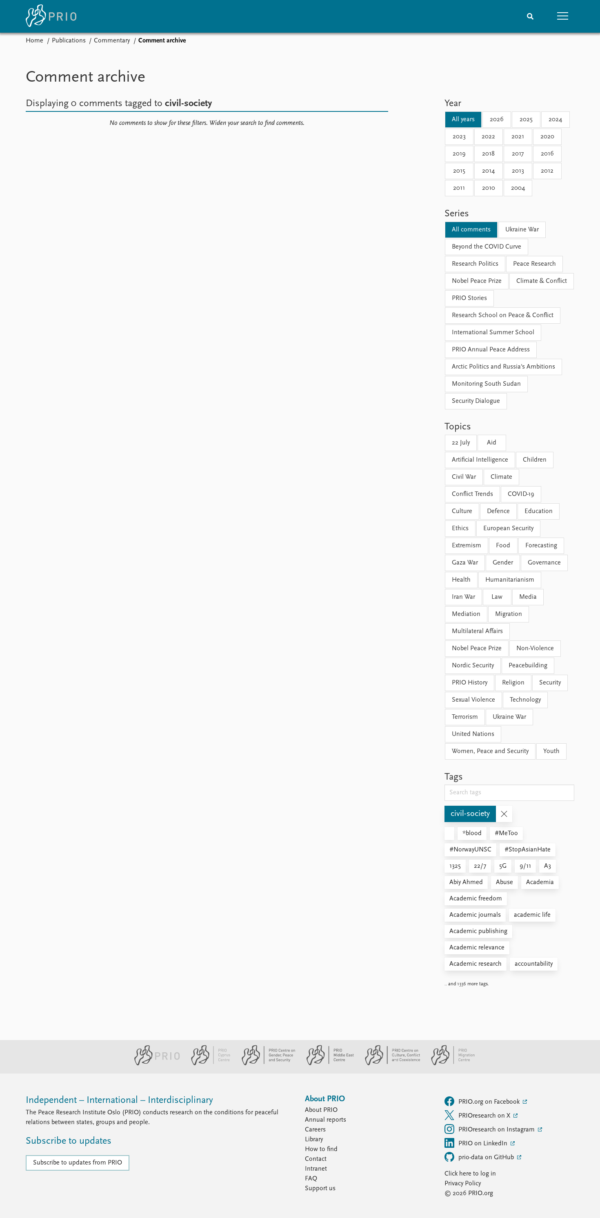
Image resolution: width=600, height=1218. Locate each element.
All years (463, 119)
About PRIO (321, 1110)
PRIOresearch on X (485, 1116)
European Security (508, 528)
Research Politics (475, 264)
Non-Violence (535, 648)
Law (496, 597)
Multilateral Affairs (477, 631)
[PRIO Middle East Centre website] (327, 1063)
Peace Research (534, 264)
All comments (471, 230)
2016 (547, 154)
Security (550, 683)
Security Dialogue (476, 401)
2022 (488, 136)
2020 (547, 136)
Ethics (460, 528)
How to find (321, 1149)
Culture (462, 511)
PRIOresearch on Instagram (497, 1130)
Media (528, 597)
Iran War (463, 597)
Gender (503, 563)
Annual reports (325, 1120)
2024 (555, 119)
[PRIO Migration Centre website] (448, 1063)
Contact (316, 1159)
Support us (320, 1188)
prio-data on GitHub (487, 1157)
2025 (526, 119)
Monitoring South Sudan (486, 384)
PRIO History (469, 683)
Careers (315, 1130)
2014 (488, 171)
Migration (508, 614)
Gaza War (465, 563)
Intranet (316, 1169)
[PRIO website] (153, 1063)
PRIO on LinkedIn (483, 1143)
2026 (497, 119)
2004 (518, 188)
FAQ (311, 1179)
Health (461, 580)
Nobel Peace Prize (477, 281)
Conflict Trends (472, 494)
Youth (551, 751)
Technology (525, 700)
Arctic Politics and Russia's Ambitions (503, 367)
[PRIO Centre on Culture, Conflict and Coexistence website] (389, 1063)
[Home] (51, 16)
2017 (518, 154)
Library (314, 1139)
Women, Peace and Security (490, 751)
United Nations (473, 734)
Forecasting (541, 545)
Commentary (112, 41)
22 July (461, 443)
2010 (488, 188)
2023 (459, 136)
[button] (563, 16)
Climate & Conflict (541, 281)
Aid (491, 443)
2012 (547, 171)
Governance (544, 563)
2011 (459, 188)
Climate (501, 477)
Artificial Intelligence (480, 460)
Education (538, 511)
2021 (517, 136)
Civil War (464, 477)
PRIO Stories (469, 298)
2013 (518, 171)
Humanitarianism (509, 580)
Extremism (466, 545)
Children (535, 460)
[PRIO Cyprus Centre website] (207, 1063)
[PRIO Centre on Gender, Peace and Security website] (265, 1063)
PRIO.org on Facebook (489, 1102)
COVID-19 (521, 494)
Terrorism (465, 717)
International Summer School (493, 332)
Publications (69, 41)
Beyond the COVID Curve (486, 247)
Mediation (466, 614)
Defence (498, 511)
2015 (459, 171)
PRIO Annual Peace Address (491, 350)
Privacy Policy (462, 1183)
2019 (459, 154)
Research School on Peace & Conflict (502, 315)
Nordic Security (473, 665)
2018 (488, 154)
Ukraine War (522, 230)
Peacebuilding (528, 665)
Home (34, 41)
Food (503, 545)
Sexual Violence (473, 700)
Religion (513, 683)
